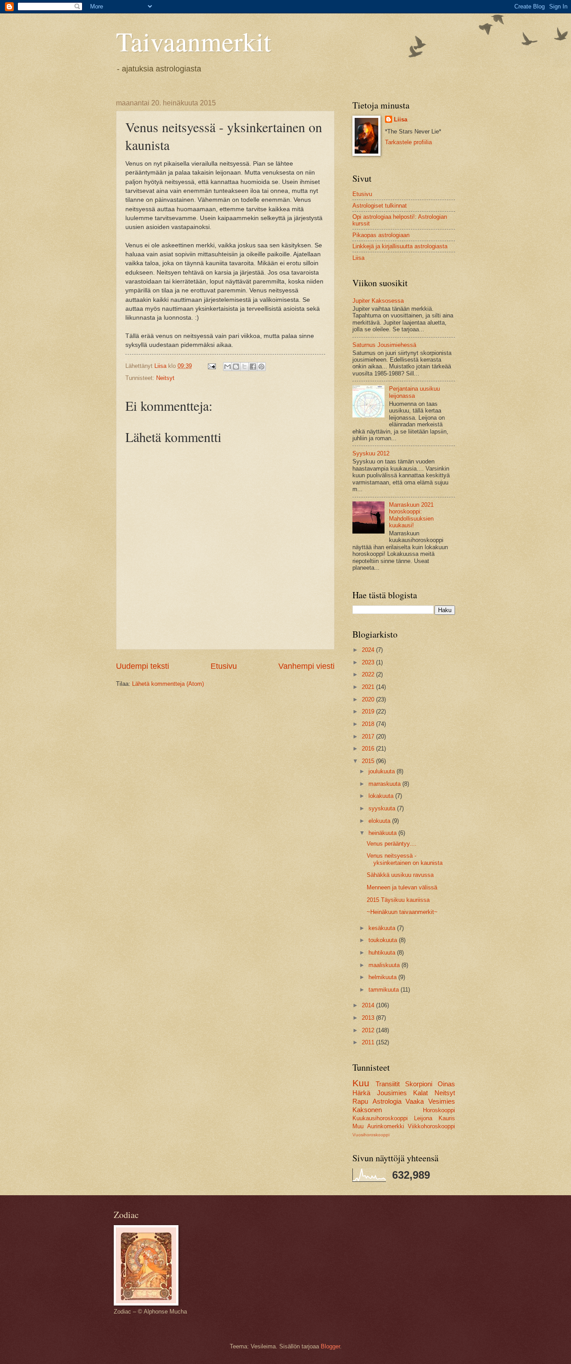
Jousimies (392, 1093)
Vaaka (414, 1101)
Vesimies (441, 1101)
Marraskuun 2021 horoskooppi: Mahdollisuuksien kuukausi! (411, 515)
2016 (369, 748)
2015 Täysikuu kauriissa (398, 900)
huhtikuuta (382, 952)
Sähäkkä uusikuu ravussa (400, 875)
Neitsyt (165, 378)
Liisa (400, 119)
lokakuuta (381, 796)
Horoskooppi (439, 1110)
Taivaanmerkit (193, 41)
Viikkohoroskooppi (431, 1126)
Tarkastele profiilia (408, 142)
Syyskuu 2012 (370, 453)
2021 (369, 687)
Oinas (446, 1084)
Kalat (420, 1093)
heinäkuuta (383, 833)
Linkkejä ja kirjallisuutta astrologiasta (399, 246)
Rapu (360, 1101)
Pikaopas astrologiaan (381, 235)
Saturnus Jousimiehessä (384, 345)
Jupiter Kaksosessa (378, 300)
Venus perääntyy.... (392, 843)
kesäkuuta (382, 928)
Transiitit (388, 1084)
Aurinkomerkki (385, 1126)
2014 (369, 1005)
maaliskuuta (384, 965)
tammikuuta (384, 989)
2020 (369, 699)
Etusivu (224, 666)
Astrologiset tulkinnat (379, 205)
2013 (369, 1017)
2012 (369, 1030)
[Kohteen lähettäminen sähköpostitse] (227, 366)
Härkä (361, 1093)
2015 (369, 761)
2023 (369, 662)
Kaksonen (367, 1110)
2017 (369, 736)
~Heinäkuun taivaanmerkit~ (402, 912)
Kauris (447, 1118)
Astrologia (386, 1101)
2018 (369, 724)
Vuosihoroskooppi (370, 1134)
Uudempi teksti (142, 666)
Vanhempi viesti (306, 666)
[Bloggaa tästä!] (236, 366)
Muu (358, 1126)
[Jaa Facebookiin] (252, 366)
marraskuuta (385, 783)
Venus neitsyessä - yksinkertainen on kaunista (405, 859)
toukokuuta (383, 940)
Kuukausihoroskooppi (380, 1118)
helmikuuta (383, 977)
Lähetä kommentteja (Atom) (168, 683)
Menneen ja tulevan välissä (402, 887)
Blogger (330, 1346)
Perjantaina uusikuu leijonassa (414, 392)
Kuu (360, 1083)
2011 (369, 1042)
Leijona (423, 1118)
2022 (369, 674)
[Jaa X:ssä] (244, 366)
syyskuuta (382, 808)
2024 (369, 650)
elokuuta (380, 821)
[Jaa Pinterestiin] (261, 366)
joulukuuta (382, 771)
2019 (369, 711)
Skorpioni (418, 1084)
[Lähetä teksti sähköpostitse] (211, 366)
